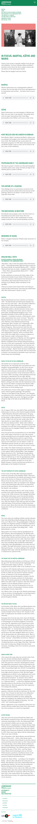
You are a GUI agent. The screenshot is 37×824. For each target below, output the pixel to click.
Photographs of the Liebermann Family (11, 13)
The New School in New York (8, 16)
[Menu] (35, 2)
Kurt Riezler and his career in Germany (11, 12)
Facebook (4, 798)
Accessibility (5, 790)
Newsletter (5, 807)
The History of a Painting (7, 15)
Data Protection (6, 794)
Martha (3, 9)
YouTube (4, 805)
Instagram (5, 801)
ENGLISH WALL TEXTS (6, 19)
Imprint (3, 792)
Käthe (2, 10)
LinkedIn (4, 803)
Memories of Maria (6, 18)
